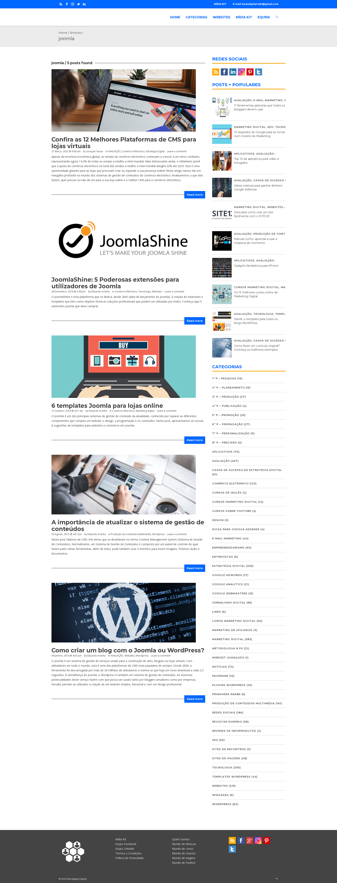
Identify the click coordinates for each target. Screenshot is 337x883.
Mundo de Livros (182, 848)
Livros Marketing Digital (234, 620)
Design (218, 520)
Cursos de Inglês (227, 492)
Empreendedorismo (228, 547)
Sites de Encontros (229, 749)
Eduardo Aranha (100, 291)
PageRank (220, 675)
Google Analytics (227, 584)
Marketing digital (145, 410)
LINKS (216, 611)
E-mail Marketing (268, 100)
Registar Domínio (227, 721)
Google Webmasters (229, 593)
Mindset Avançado (228, 657)
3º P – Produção (225, 396)
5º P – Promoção (225, 415)
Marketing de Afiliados (232, 630)
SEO (270, 126)
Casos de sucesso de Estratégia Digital (247, 470)
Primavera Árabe (226, 694)
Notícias (219, 666)
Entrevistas (222, 556)
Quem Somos (181, 839)
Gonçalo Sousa (94, 151)
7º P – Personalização (231, 433)
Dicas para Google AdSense (236, 529)
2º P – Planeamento (228, 387)
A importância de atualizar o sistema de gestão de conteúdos (127, 526)
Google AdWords (227, 575)
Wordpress (158, 534)
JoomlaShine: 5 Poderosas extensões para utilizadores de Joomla (115, 283)
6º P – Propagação (227, 424)
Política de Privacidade (129, 858)
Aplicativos (244, 153)
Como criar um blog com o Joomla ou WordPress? (127, 650)
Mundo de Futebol (183, 862)
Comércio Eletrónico (133, 151)
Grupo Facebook (125, 844)
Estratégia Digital (155, 151)
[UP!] (276, 878)
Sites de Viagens (226, 758)
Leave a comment (176, 151)
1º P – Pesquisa (224, 378)
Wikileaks (220, 794)
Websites (157, 291)
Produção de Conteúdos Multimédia (131, 534)
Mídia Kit (120, 839)
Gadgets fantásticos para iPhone (256, 265)
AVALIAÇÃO (114, 151)
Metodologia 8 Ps (227, 648)
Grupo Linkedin (124, 848)
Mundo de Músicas (184, 844)
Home (63, 33)
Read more (195, 194)
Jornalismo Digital (229, 602)
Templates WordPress (231, 776)
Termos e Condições (128, 853)
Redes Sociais (223, 712)
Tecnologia (144, 291)
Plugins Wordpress (229, 685)
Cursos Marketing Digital (256, 287)
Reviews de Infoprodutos (234, 730)
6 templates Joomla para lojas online (107, 405)
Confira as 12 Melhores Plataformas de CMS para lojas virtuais (123, 143)
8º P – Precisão (224, 442)
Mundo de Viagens (183, 858)
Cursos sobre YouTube (231, 510)
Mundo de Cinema (183, 853)
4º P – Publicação (227, 405)
